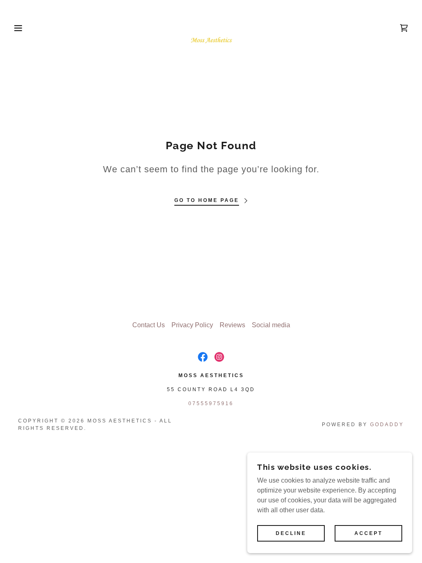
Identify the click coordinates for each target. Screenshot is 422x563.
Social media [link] (271, 324)
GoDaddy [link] (387, 424)
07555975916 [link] (211, 403)
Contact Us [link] (148, 324)
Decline (291, 533)
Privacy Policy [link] (192, 324)
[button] (21, 28)
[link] (211, 27)
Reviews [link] (232, 324)
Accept (368, 533)
